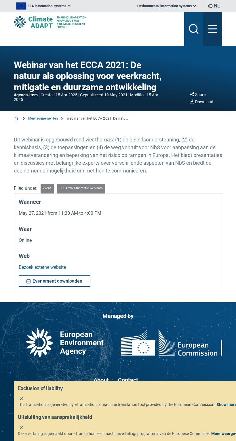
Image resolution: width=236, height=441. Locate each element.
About (101, 380)
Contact (128, 380)
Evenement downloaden (57, 281)
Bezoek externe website (42, 267)
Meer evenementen (43, 118)
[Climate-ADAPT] (97, 22)
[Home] (17, 119)
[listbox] (43, 6)
